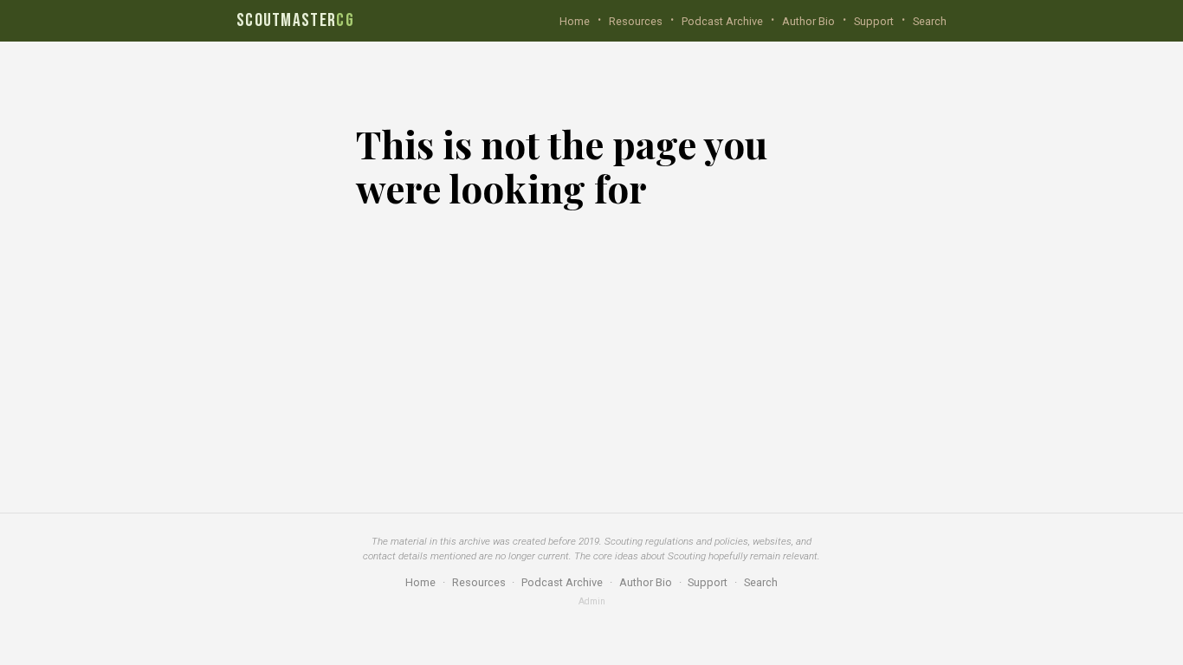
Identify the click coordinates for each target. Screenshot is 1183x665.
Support (874, 21)
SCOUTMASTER (295, 20)
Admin (592, 602)
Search (930, 21)
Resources (636, 21)
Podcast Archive (722, 21)
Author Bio (808, 21)
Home (574, 21)
